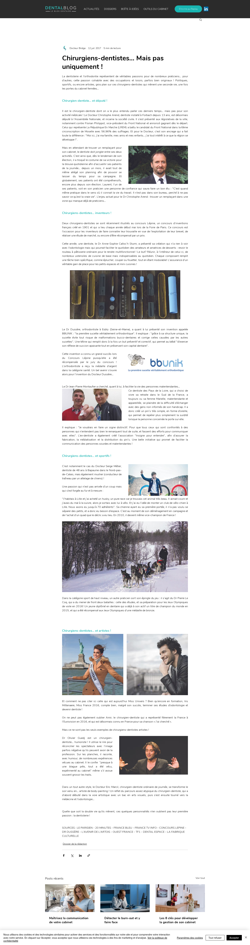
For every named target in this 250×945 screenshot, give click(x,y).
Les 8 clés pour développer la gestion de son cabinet (179, 920)
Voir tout (200, 878)
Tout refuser (215, 937)
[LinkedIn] (206, 9)
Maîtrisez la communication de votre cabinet (68, 920)
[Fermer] (246, 937)
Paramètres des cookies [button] (190, 937)
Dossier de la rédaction (75, 843)
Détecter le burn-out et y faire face (122, 920)
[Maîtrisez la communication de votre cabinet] (70, 898)
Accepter (234, 937)
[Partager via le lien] (88, 855)
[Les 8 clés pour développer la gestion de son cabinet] (180, 898)
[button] (130, 9)
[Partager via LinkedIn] (80, 855)
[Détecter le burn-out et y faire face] (125, 898)
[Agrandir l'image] (92, 664)
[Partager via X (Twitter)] (72, 855)
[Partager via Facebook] (63, 855)
